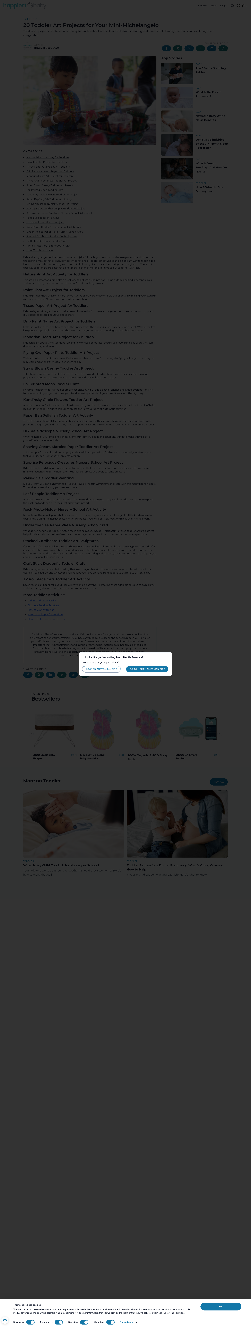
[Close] (168, 656)
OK (221, 1306)
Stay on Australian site (101, 669)
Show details (126, 1322)
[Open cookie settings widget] (4, 1320)
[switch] (59, 1322)
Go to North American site (147, 669)
